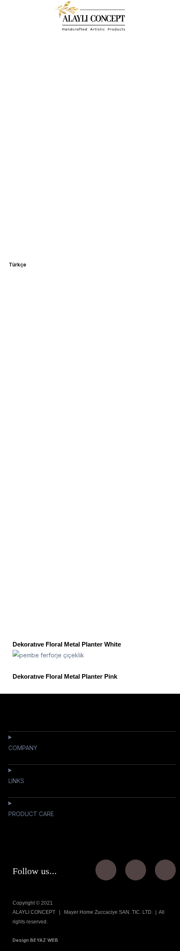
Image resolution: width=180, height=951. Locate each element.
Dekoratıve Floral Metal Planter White (67, 644)
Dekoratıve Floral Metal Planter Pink (65, 676)
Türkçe (17, 264)
